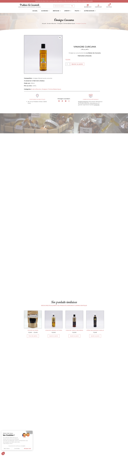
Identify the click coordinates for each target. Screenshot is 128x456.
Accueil (34, 10)
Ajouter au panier (77, 64)
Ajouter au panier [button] (53, 336)
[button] (60, 37)
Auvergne (44, 10)
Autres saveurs (89, 10)
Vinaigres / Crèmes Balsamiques (66, 23)
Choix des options (33, 336)
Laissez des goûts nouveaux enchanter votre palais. (29, 6)
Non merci (6, 448)
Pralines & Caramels (29, 5)
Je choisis (17, 448)
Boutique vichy (87, 6)
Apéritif (67, 10)
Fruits (77, 10)
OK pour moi (27, 448)
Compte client (98, 6)
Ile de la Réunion (51, 23)
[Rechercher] (72, 6)
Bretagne (56, 10)
